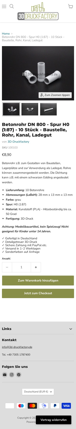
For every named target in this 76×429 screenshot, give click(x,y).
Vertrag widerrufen (54, 420)
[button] (11, 109)
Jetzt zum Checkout (38, 293)
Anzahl (6, 258)
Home (6, 33)
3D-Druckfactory (18, 142)
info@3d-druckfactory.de (17, 347)
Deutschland (36, 391)
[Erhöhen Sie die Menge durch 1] (36, 267)
